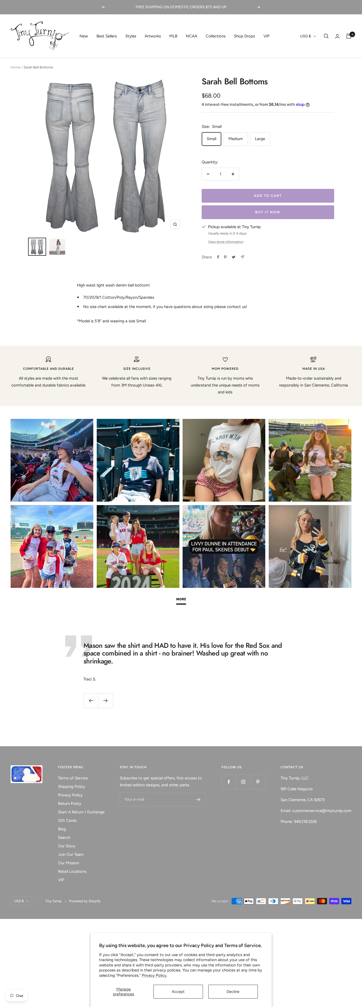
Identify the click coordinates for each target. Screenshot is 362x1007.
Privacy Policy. (154, 975)
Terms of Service (73, 778)
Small (211, 138)
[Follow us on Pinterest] (258, 782)
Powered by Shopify (85, 901)
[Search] (326, 36)
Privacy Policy (70, 795)
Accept (178, 991)
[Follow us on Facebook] (229, 782)
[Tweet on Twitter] (233, 257)
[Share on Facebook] (218, 257)
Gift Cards (67, 820)
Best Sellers (106, 36)
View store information (225, 242)
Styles (130, 36)
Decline (233, 991)
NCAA (191, 36)
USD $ (305, 36)
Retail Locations (72, 871)
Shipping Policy (71, 786)
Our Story (67, 846)
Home (15, 67)
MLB (173, 36)
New (84, 36)
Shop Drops (244, 36)
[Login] (337, 36)
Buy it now (267, 212)
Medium (235, 138)
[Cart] (348, 36)
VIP (266, 36)
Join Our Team (71, 854)
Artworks (153, 36)
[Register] (198, 799)
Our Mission (68, 863)
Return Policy (69, 803)
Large (260, 138)
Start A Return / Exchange (81, 812)
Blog (62, 829)
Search (64, 837)
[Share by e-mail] (242, 257)
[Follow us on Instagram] (243, 782)
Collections (216, 36)
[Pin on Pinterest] (225, 257)
